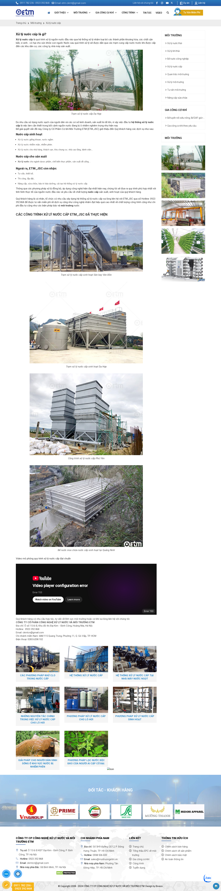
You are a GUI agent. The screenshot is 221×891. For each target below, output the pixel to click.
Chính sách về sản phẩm (178, 850)
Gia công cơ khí (104, 12)
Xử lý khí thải (173, 51)
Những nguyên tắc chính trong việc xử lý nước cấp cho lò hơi (37, 719)
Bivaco (159, 886)
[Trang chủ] (48, 12)
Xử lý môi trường (175, 82)
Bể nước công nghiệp (178, 58)
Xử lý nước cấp (174, 66)
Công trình (129, 12)
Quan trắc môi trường (178, 74)
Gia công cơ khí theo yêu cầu (181, 125)
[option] (31, 811)
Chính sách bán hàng (176, 846)
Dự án (186, 3)
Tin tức (147, 12)
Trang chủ (21, 23)
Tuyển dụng (139, 867)
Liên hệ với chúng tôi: (143, 3)
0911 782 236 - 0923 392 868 (34, 3)
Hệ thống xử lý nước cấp (86, 675)
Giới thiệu (60, 12)
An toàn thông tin (174, 859)
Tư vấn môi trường (176, 90)
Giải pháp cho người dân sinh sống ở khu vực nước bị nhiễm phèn (37, 763)
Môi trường (81, 12)
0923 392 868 (32, 629)
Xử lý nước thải (174, 43)
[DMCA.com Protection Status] (66, 872)
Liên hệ (201, 3)
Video (159, 12)
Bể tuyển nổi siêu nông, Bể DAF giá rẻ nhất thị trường (184, 118)
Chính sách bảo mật (176, 855)
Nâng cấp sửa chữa (177, 97)
